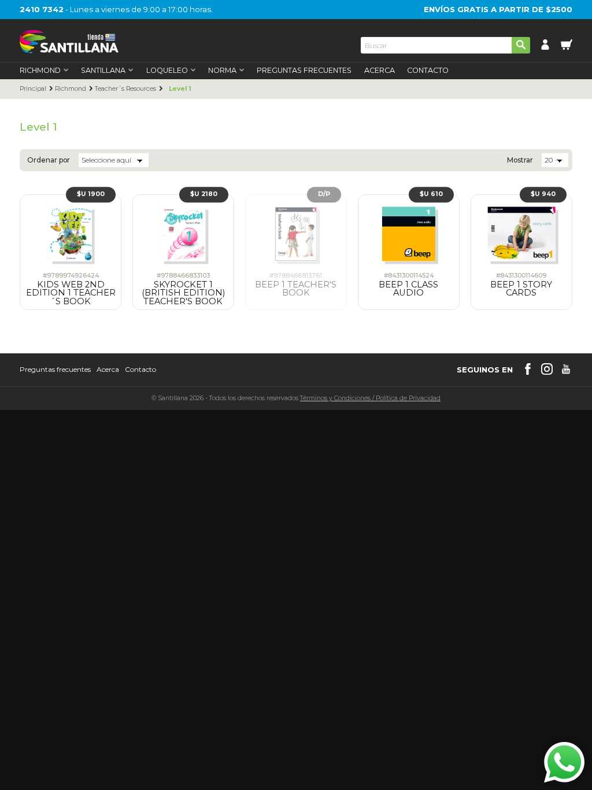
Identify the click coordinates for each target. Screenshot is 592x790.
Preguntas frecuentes (55, 369)
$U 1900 (91, 194)
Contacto (428, 71)
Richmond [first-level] (40, 71)
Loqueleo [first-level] (167, 71)
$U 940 (543, 194)
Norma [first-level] (222, 71)
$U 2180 (203, 194)
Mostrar (520, 160)
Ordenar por (48, 160)
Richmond (70, 89)
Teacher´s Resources (125, 89)
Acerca (379, 71)
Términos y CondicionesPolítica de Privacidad (370, 398)
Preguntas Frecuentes (304, 71)
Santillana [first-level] (103, 71)
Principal (33, 89)
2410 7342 (42, 9)
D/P (324, 194)
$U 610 (431, 194)
